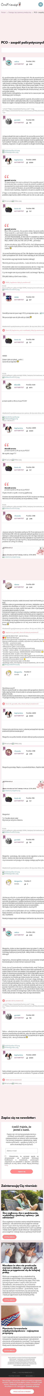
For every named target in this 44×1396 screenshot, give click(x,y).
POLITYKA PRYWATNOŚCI (25, 1372)
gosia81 (17, 120)
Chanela (17, 516)
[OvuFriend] (11, 6)
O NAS (14, 1372)
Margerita (18, 672)
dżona (16, 584)
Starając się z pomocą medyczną (19, 12)
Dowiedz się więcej (32, 1386)
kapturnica (18, 160)
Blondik (17, 385)
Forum (3, 12)
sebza (16, 61)
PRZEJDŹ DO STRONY (22, 1391)
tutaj (6, 1165)
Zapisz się (21, 1172)
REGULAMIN (29, 1376)
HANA (16, 297)
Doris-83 (17, 209)
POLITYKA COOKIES (14, 1376)
